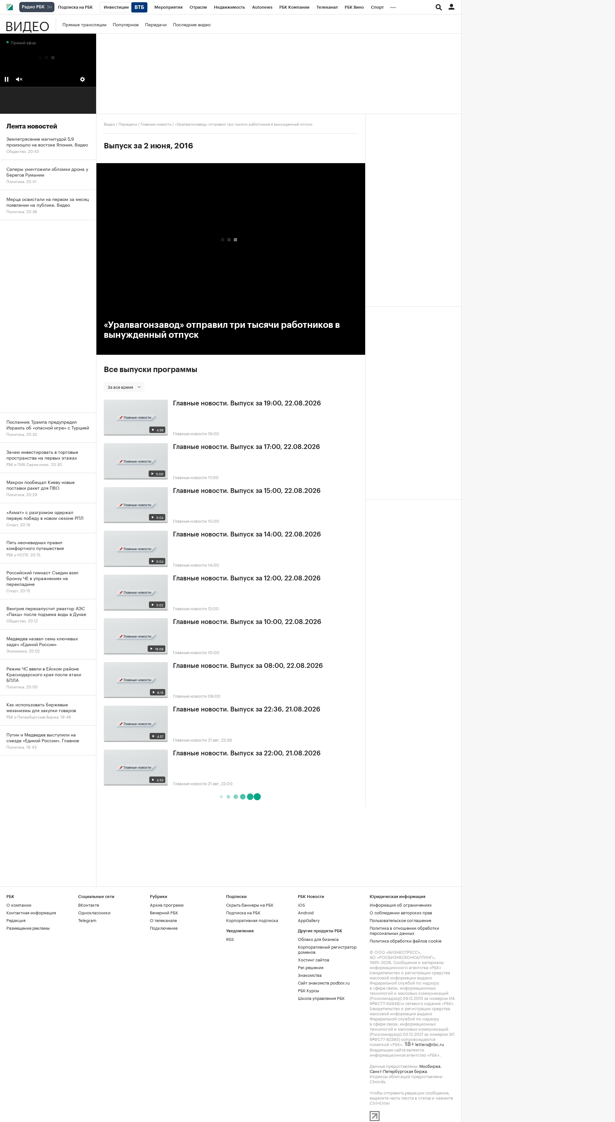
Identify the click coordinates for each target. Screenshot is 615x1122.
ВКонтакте (88, 904)
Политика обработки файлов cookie (406, 940)
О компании (18, 904)
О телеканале (163, 920)
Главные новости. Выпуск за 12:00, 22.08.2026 (247, 578)
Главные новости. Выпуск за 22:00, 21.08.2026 (247, 753)
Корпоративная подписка (252, 920)
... (393, 6)
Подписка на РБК (243, 912)
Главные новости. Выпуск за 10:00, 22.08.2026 (247, 622)
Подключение (163, 927)
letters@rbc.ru (429, 1044)
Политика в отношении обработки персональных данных (404, 930)
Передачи (156, 24)
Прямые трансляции (84, 24)
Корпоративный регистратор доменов (327, 949)
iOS (301, 904)
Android (306, 912)
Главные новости (156, 124)
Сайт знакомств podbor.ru (324, 982)
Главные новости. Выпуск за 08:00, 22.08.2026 (248, 666)
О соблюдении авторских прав (401, 912)
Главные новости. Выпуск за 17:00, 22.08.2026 (246, 447)
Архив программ (167, 904)
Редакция (16, 920)
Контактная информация (31, 912)
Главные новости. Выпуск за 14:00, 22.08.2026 (247, 534)
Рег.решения (311, 967)
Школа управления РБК (321, 997)
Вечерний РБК (164, 912)
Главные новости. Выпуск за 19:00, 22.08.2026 (247, 403)
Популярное (126, 24)
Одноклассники (94, 912)
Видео (27, 24)
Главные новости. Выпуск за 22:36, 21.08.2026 (246, 709)
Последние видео (191, 24)
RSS (230, 938)
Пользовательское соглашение (400, 920)
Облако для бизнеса (318, 938)
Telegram (87, 920)
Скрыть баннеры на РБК (250, 904)
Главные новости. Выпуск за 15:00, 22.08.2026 (247, 491)
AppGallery (309, 920)
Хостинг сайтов (313, 959)
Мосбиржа (429, 1065)
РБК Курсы (308, 990)
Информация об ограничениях (401, 904)
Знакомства (310, 974)
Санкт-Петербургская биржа (398, 1071)
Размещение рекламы (28, 927)
